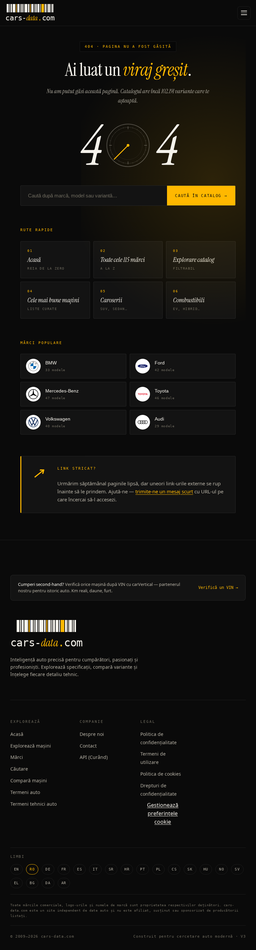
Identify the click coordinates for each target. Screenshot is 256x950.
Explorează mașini (30, 746)
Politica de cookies (160, 774)
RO (32, 869)
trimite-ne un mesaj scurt (164, 491)
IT (95, 869)
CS (174, 869)
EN (16, 869)
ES (79, 869)
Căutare (19, 769)
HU (205, 869)
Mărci (16, 757)
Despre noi (92, 734)
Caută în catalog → (201, 195)
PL (158, 869)
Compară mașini (28, 780)
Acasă (16, 734)
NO (221, 869)
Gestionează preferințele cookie (162, 813)
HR (126, 869)
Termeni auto (25, 792)
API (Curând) (94, 757)
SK (189, 869)
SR (111, 869)
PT (142, 869)
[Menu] (244, 13)
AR (63, 883)
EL (16, 883)
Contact (88, 746)
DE (47, 869)
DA (47, 883)
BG (32, 883)
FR (63, 869)
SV (237, 869)
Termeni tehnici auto (33, 804)
